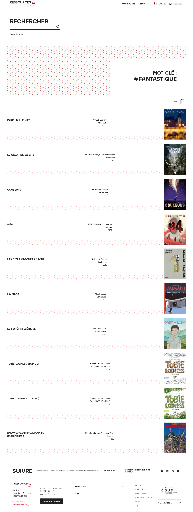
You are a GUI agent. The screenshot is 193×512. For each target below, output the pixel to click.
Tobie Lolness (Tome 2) (23, 363)
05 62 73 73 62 (17, 502)
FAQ (136, 506)
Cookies (137, 502)
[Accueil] (22, 4)
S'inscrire (109, 471)
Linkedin (167, 471)
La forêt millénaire (21, 328)
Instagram (172, 471)
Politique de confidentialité (144, 497)
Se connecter (178, 4)
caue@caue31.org (19, 504)
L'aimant (13, 294)
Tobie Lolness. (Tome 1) (23, 398)
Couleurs (14, 189)
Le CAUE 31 (161, 4)
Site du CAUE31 (164, 503)
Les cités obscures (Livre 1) (26, 259)
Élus (142, 4)
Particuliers (128, 4)
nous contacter (52, 501)
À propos (138, 485)
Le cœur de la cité (21, 154)
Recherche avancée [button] (17, 34)
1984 (10, 224)
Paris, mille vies (18, 119)
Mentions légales (141, 493)
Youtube (178, 471)
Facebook (162, 471)
